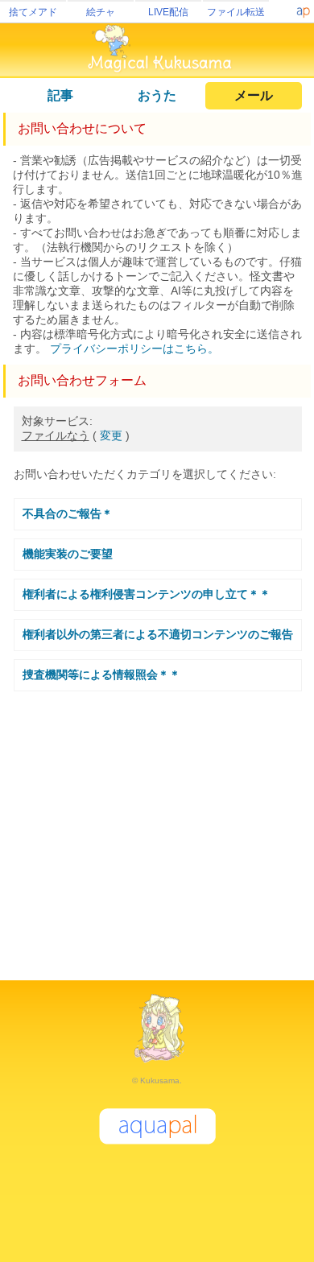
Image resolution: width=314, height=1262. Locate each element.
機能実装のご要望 (68, 553)
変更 (111, 435)
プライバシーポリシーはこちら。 (134, 348)
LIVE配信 (168, 12)
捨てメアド (33, 12)
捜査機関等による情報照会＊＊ (101, 674)
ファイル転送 (236, 12)
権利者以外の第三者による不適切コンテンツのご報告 (158, 634)
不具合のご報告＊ (68, 513)
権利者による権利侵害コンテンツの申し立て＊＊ (147, 594)
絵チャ (100, 12)
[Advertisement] (157, 829)
